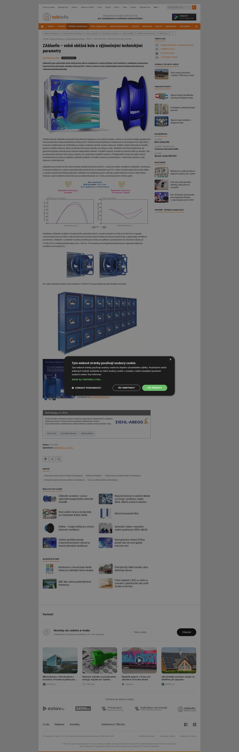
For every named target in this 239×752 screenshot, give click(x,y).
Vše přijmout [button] (154, 387)
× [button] (170, 359)
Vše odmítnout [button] (126, 387)
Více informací (94, 374)
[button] (119, 379)
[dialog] (119, 376)
